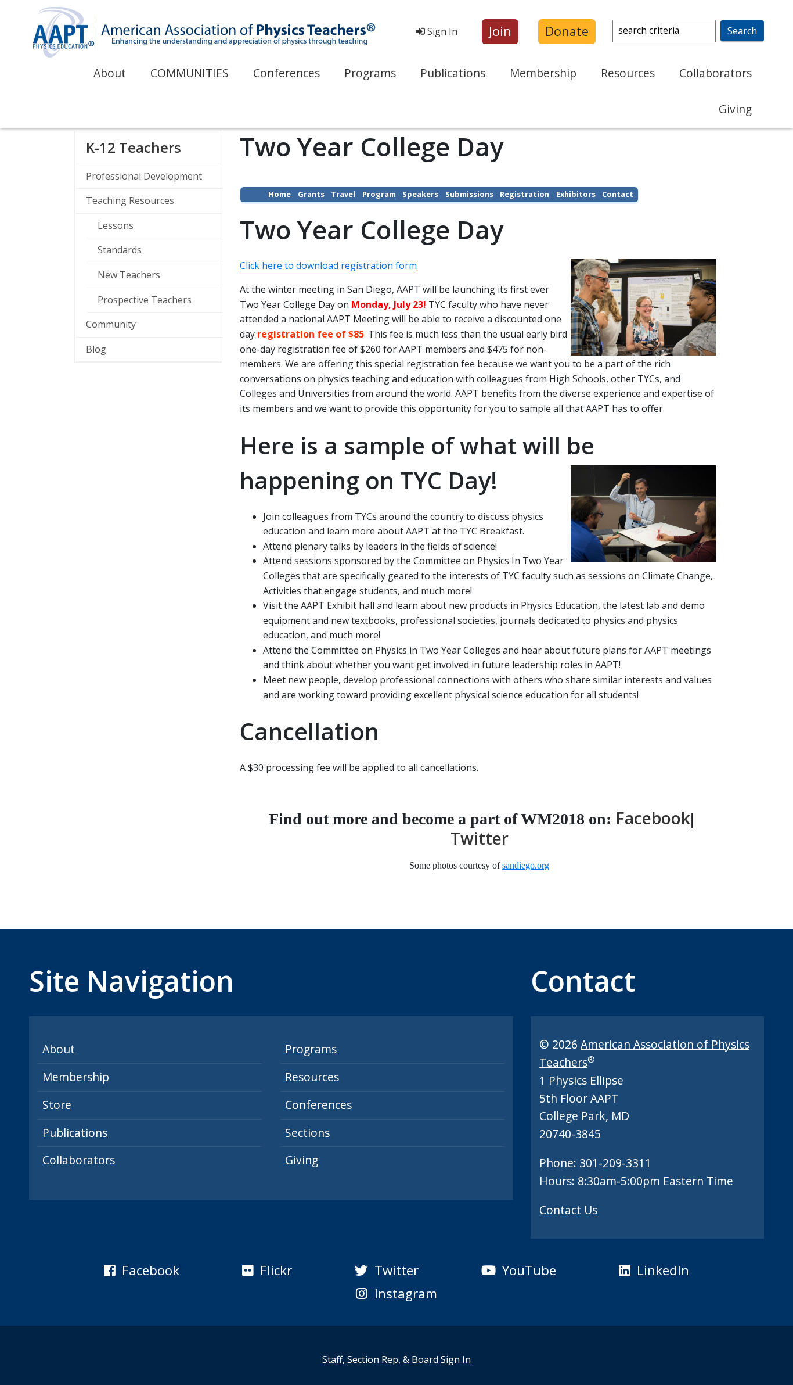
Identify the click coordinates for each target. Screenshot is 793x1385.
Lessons (116, 225)
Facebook (652, 818)
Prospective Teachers (145, 299)
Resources (628, 73)
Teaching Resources (130, 200)
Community (111, 324)
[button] (500, 31)
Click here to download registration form (328, 265)
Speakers (420, 194)
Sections (307, 1132)
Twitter (479, 838)
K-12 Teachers (154, 147)
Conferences (286, 73)
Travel (343, 194)
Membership (543, 73)
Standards (120, 249)
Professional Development (144, 176)
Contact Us (568, 1210)
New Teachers (129, 274)
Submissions (469, 194)
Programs (370, 73)
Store (56, 1105)
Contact (617, 194)
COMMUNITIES (189, 73)
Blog (96, 349)
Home (279, 194)
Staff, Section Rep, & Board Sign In (396, 1359)
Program (379, 194)
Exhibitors (576, 194)
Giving (735, 109)
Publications (452, 73)
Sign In (441, 31)
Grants (311, 194)
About (109, 73)
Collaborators (715, 73)
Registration (524, 194)
